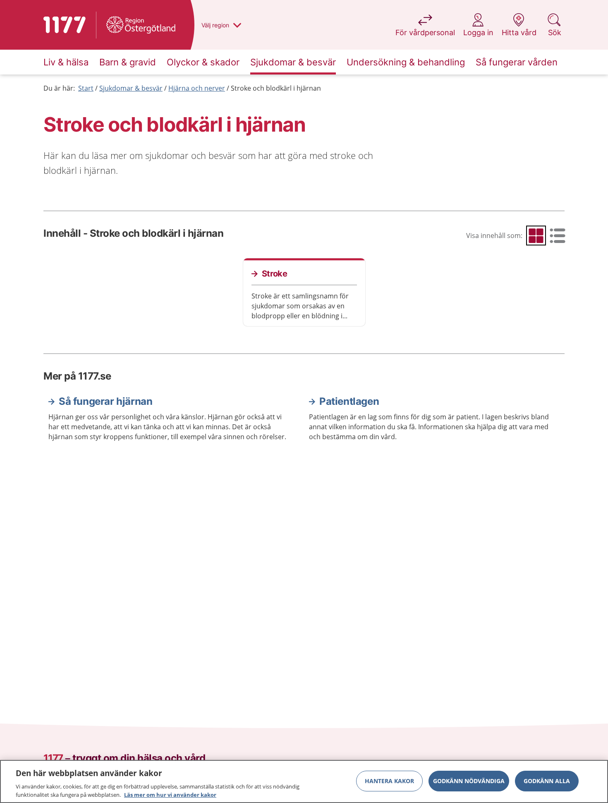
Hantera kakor (389, 781)
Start (85, 88)
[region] (304, 781)
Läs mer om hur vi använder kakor (170, 794)
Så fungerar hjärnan (105, 401)
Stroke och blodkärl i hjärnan (276, 88)
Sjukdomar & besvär (131, 88)
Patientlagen (349, 401)
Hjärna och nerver (196, 88)
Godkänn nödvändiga (469, 781)
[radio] (536, 235)
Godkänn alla (547, 781)
